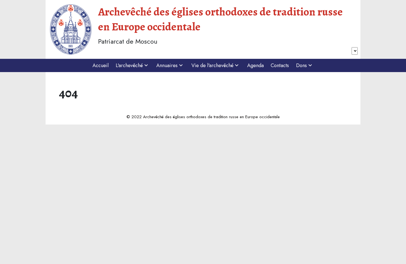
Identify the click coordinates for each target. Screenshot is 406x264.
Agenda (255, 65)
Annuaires (167, 65)
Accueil (101, 65)
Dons (301, 65)
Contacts (280, 65)
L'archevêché (129, 65)
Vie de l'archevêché (212, 65)
